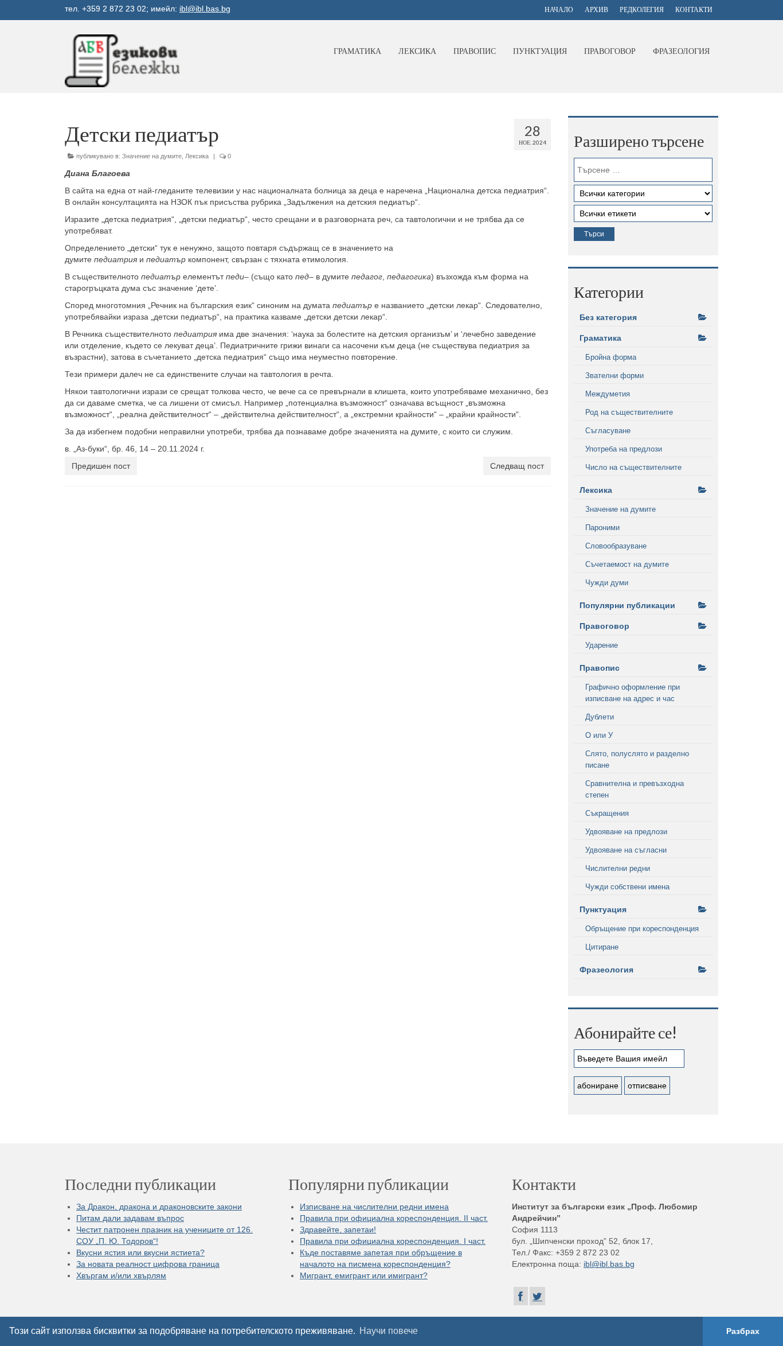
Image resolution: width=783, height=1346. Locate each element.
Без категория (608, 317)
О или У (599, 735)
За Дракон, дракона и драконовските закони (159, 1206)
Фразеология (681, 51)
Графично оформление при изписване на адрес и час (632, 693)
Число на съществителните (633, 467)
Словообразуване (616, 546)
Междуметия (607, 394)
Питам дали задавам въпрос (130, 1218)
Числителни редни (617, 868)
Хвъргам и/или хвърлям (121, 1275)
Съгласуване (608, 430)
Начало (559, 9)
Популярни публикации (627, 605)
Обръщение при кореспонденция (642, 928)
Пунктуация (540, 51)
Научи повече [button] (388, 1331)
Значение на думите (152, 156)
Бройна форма (610, 357)
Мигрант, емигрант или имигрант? (364, 1275)
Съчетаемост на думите (627, 564)
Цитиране (601, 947)
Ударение (601, 645)
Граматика (357, 51)
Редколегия (642, 9)
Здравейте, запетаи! (338, 1229)
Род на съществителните (629, 412)
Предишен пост (101, 465)
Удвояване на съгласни (626, 850)
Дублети (599, 717)
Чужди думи (606, 582)
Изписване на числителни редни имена (374, 1206)
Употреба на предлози (623, 449)
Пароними (602, 527)
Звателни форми (614, 375)
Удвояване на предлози (626, 831)
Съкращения (607, 813)
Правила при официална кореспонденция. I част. (393, 1241)
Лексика (417, 51)
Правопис (474, 51)
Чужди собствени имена (627, 886)
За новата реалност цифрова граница (148, 1264)
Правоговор (610, 51)
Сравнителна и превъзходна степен (634, 789)
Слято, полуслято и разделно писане (637, 759)
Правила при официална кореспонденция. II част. (394, 1218)
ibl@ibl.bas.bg (204, 8)
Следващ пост (517, 465)
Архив (596, 9)
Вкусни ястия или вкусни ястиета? (140, 1252)
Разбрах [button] (742, 1331)
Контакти (693, 9)
